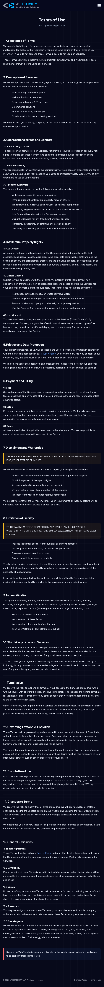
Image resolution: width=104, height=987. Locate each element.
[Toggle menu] (99, 5)
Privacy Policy (48, 353)
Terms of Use (95, 980)
